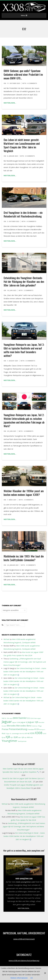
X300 (32, 733)
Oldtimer (35, 726)
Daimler (22, 718)
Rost (3, 733)
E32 (28, 718)
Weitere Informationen (19, 978)
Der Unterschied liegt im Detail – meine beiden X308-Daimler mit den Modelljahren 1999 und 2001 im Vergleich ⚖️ (24, 671)
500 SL (4, 718)
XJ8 (8, 737)
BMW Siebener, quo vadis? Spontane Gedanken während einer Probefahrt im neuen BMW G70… (23, 74)
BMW (15, 718)
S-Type (8, 733)
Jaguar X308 (16, 722)
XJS (25, 737)
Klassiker (41, 722)
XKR (31, 737)
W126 (23, 733)
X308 (38, 733)
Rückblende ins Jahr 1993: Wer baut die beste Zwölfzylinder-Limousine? (24, 558)
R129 (36, 729)
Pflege (40, 726)
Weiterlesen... (24, 908)
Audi (11, 718)
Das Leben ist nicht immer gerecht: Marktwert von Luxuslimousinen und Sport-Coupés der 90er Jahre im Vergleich (22, 145)
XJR (23, 737)
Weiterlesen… (10, 103)
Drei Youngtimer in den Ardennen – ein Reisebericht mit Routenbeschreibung (23, 214)
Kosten (4, 726)
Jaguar (7, 721)
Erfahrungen (37, 718)
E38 (31, 718)
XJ (2, 737)
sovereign (15, 733)
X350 (44, 733)
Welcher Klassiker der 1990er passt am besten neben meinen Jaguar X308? (24, 493)
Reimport (42, 729)
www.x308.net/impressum (24, 939)
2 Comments (28, 290)
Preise (5, 729)
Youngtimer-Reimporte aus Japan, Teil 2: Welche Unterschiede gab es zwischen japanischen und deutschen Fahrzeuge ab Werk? (24, 420)
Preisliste (31, 729)
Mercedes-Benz (23, 725)
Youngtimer (9, 741)
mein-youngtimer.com (24, 878)
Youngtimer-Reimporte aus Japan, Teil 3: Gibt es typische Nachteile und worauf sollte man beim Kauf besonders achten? (24, 350)
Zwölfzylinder (22, 741)
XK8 (28, 737)
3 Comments (31, 565)
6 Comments (32, 83)
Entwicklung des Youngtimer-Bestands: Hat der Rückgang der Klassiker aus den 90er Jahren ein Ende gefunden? (24, 281)
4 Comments (28, 431)
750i (8, 718)
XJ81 (19, 737)
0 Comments (30, 156)
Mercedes (11, 725)
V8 (20, 733)
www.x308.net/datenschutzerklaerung (24, 960)
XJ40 (16, 737)
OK (31, 978)
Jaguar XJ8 (33, 722)
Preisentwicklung (18, 729)
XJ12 (11, 737)
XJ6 (4, 737)
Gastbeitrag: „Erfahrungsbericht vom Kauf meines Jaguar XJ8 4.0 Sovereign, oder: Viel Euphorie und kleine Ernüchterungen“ (24, 662)
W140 (27, 733)
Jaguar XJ (24, 722)
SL (10, 733)
